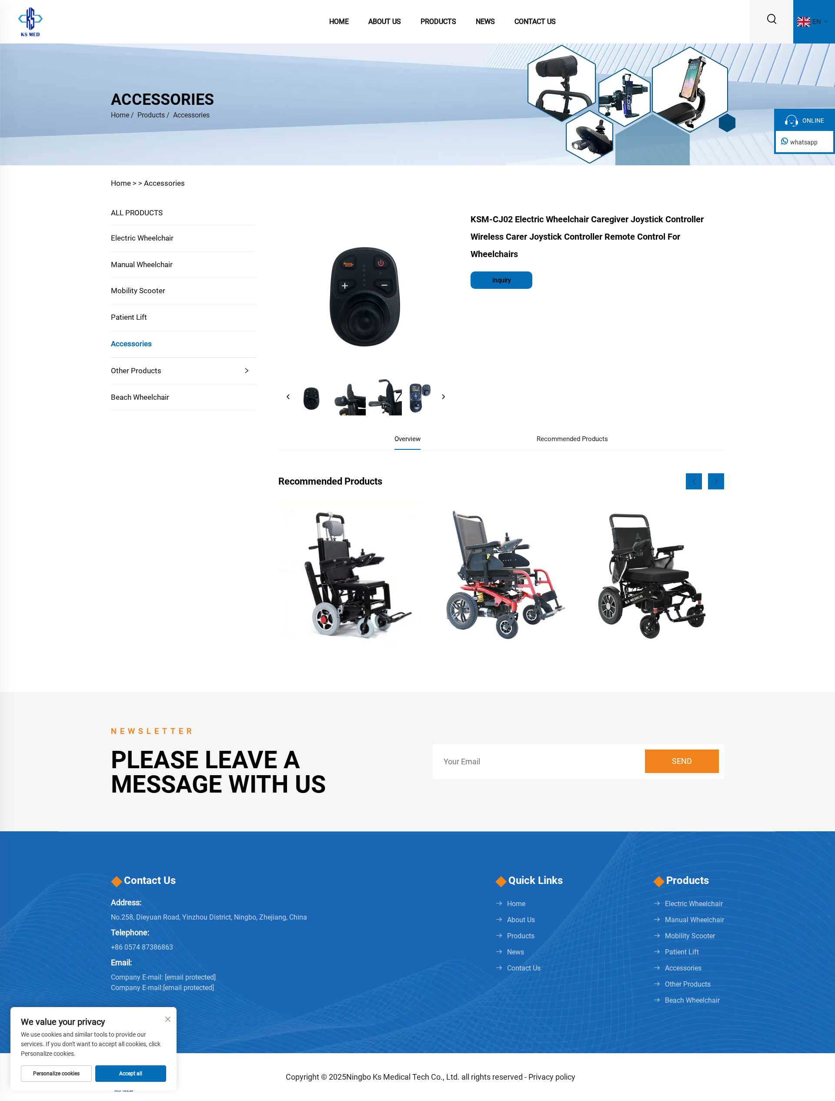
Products (438, 21)
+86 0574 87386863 (142, 947)
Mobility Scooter (138, 290)
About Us (384, 21)
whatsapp (804, 142)
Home (339, 21)
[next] (443, 397)
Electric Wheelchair (142, 238)
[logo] (30, 21)
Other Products (136, 370)
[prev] (288, 397)
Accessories (191, 115)
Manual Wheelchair (142, 264)
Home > (124, 183)
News (485, 21)
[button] (694, 481)
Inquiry (501, 280)
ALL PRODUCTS (137, 212)
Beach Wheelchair (140, 397)
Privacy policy (551, 1076)
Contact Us (535, 21)
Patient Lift (129, 317)
